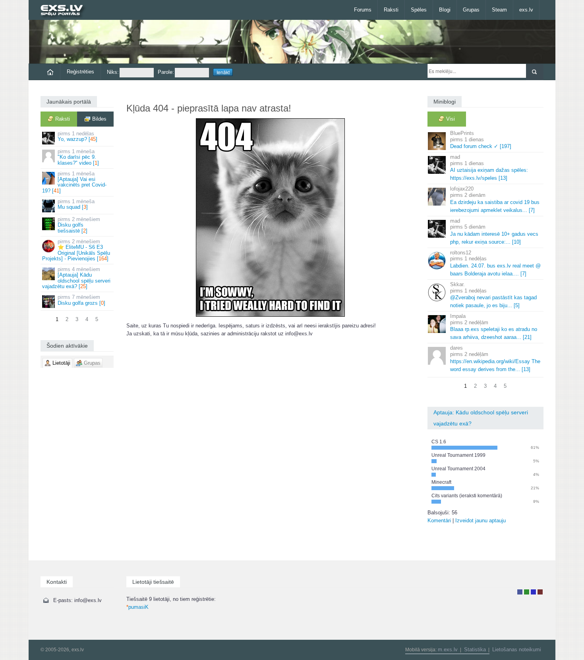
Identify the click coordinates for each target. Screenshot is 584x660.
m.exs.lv (448, 649)
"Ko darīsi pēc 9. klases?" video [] (78, 157)
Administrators (540, 592)
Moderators (533, 592)
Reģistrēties (80, 72)
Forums (362, 10)
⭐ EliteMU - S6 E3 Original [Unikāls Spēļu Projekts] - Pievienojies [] (76, 250)
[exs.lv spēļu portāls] (65, 11)
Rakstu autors (527, 592)
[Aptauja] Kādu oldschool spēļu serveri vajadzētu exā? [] (76, 277)
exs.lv (526, 10)
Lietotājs (520, 592)
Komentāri (439, 520)
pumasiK (137, 607)
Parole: (166, 72)
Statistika (475, 649)
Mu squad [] (76, 204)
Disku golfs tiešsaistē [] (79, 225)
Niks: (113, 72)
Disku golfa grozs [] (81, 300)
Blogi (445, 10)
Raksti (391, 10)
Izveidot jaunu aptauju (480, 520)
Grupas (471, 10)
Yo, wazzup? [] (77, 136)
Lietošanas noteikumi (516, 649)
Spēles (419, 10)
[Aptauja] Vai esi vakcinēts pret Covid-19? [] (74, 182)
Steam (499, 10)
